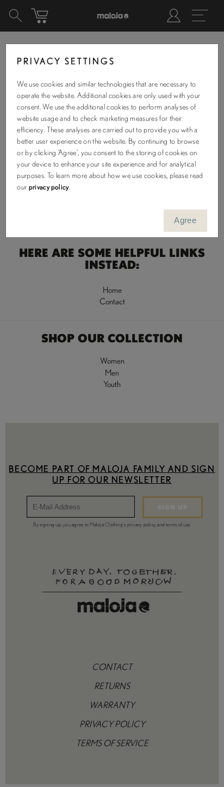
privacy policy (49, 187)
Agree (185, 220)
